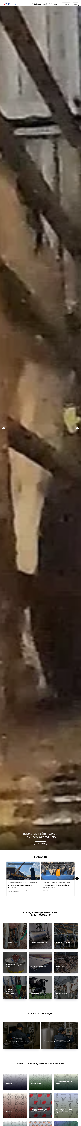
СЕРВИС (48, 3)
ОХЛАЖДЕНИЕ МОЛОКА (40, 942)
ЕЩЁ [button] (55, 5)
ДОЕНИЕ (9, 942)
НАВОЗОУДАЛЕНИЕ (63, 942)
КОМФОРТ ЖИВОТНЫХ (39, 967)
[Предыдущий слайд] (3, 428)
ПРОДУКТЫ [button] (35, 3)
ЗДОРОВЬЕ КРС (36, 993)
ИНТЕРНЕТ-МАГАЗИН (39, 5)
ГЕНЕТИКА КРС (61, 993)
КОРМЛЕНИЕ (60, 967)
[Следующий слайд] (77, 428)
